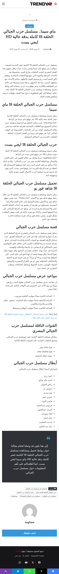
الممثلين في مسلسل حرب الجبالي (36, 489)
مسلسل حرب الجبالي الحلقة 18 (30, 496)
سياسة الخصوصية (37, 555)
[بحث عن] (55, 5)
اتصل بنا (26, 555)
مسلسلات (14, 496)
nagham (46, 49)
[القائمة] (3, 5)
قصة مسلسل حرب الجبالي (25, 492)
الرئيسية (32, 20)
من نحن (18, 555)
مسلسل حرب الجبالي (49, 496)
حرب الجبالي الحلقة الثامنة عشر (46, 492)
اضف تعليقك (29, 533)
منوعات (24, 20)
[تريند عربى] (41, 4)
